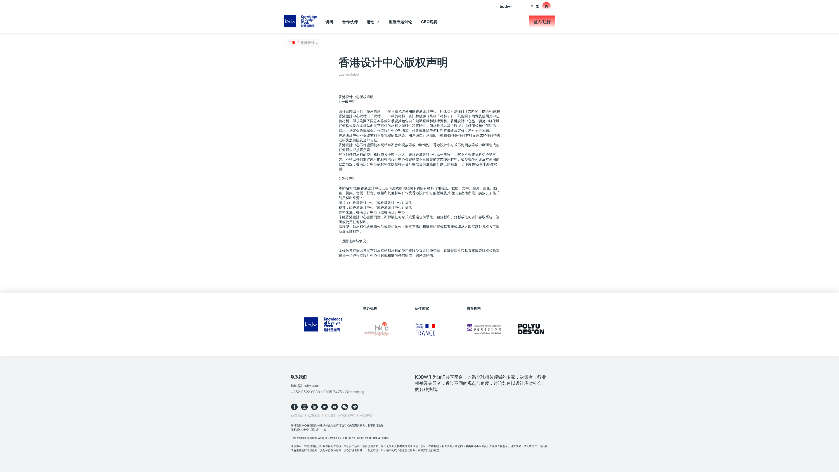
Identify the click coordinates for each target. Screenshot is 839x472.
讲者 (329, 21)
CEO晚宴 (429, 21)
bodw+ (506, 6)
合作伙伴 (350, 21)
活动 (370, 22)
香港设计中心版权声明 (310, 42)
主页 (291, 42)
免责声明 (366, 415)
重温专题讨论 (400, 21)
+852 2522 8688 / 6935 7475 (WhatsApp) (327, 391)
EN (531, 6)
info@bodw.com (305, 385)
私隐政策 (314, 415)
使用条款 (297, 415)
